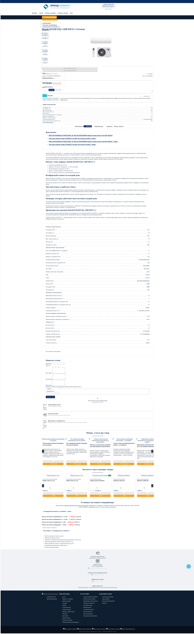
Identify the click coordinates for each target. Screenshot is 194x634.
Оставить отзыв (50, 397)
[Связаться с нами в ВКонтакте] (127, 629)
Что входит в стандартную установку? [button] (56, 530)
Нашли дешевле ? (48, 86)
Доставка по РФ (117, 4)
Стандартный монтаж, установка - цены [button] (57, 511)
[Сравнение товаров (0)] (143, 92)
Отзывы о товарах (63, 13)
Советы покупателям (107, 596)
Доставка (64, 603)
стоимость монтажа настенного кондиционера (76, 505)
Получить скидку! (57, 83)
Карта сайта (65, 615)
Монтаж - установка (67, 598)
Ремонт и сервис (150, 4)
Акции (41, 13)
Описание (88, 126)
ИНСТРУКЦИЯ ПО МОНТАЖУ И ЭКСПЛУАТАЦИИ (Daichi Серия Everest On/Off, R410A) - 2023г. (83, 141)
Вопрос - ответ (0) (118, 126)
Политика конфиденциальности (70, 622)
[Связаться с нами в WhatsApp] (84, 629)
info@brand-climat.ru (108, 6)
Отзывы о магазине (50, 13)
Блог (71, 13)
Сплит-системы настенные (90, 596)
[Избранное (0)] (147, 92)
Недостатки (49, 385)
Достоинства (49, 379)
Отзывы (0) (109, 126)
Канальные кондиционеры (90, 615)
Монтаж (128, 4)
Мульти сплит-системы (89, 598)
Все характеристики (48, 122)
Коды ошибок (105, 598)
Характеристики (98, 126)
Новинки (34, 13)
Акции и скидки (66, 609)
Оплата (123, 4)
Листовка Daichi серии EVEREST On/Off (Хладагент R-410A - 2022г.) (72, 138)
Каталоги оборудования (108, 601)
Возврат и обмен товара (68, 611)
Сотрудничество (135, 4)
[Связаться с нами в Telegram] (70, 629)
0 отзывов (149, 73)
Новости (104, 603)
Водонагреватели (87, 611)
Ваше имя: (48, 363)
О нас (63, 596)
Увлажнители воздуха (89, 603)
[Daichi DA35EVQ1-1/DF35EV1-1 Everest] (101, 47)
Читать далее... (64, 99)
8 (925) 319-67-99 (109, 4)
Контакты (142, 4)
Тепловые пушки (87, 605)
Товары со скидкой (67, 620)
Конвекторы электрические (90, 601)
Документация (78, 126)
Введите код (50, 391)
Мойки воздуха (87, 607)
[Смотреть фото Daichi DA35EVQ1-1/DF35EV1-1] (45, 44)
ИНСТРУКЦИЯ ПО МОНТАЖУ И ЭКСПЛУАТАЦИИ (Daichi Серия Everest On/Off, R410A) (81, 135)
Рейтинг (48, 365)
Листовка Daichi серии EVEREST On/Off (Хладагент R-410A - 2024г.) (72, 144)
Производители (66, 618)
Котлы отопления (88, 613)
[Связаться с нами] (99, 629)
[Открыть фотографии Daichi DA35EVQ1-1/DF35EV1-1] (45, 36)
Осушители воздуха (88, 609)
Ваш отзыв (48, 373)
